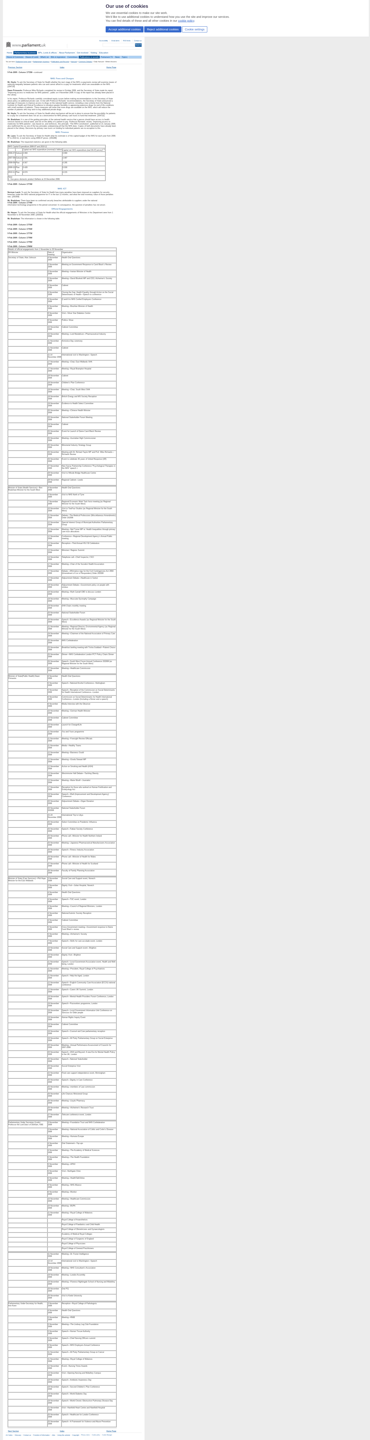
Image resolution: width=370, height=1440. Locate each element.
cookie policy (186, 20)
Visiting (93, 53)
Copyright (75, 1435)
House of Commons (15, 57)
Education (103, 53)
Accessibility (103, 41)
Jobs (53, 1435)
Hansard (74, 62)
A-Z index (9, 1435)
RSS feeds (127, 41)
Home (9, 53)
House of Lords (32, 57)
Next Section (13, 1431)
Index (62, 67)
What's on (44, 57)
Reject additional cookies (163, 29)
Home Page (111, 67)
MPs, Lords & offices (47, 53)
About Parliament (67, 53)
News (117, 57)
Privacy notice (85, 1435)
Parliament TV (107, 57)
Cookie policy (96, 1435)
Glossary (18, 1435)
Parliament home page (23, 62)
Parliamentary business (25, 53)
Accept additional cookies (124, 29)
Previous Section (15, 67)
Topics (124, 57)
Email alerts (115, 41)
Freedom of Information (41, 1435)
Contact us (138, 41)
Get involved (82, 53)
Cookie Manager (107, 1435)
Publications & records (89, 57)
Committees (72, 57)
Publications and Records (60, 62)
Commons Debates (85, 62)
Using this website (63, 1435)
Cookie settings (195, 29)
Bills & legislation (58, 57)
